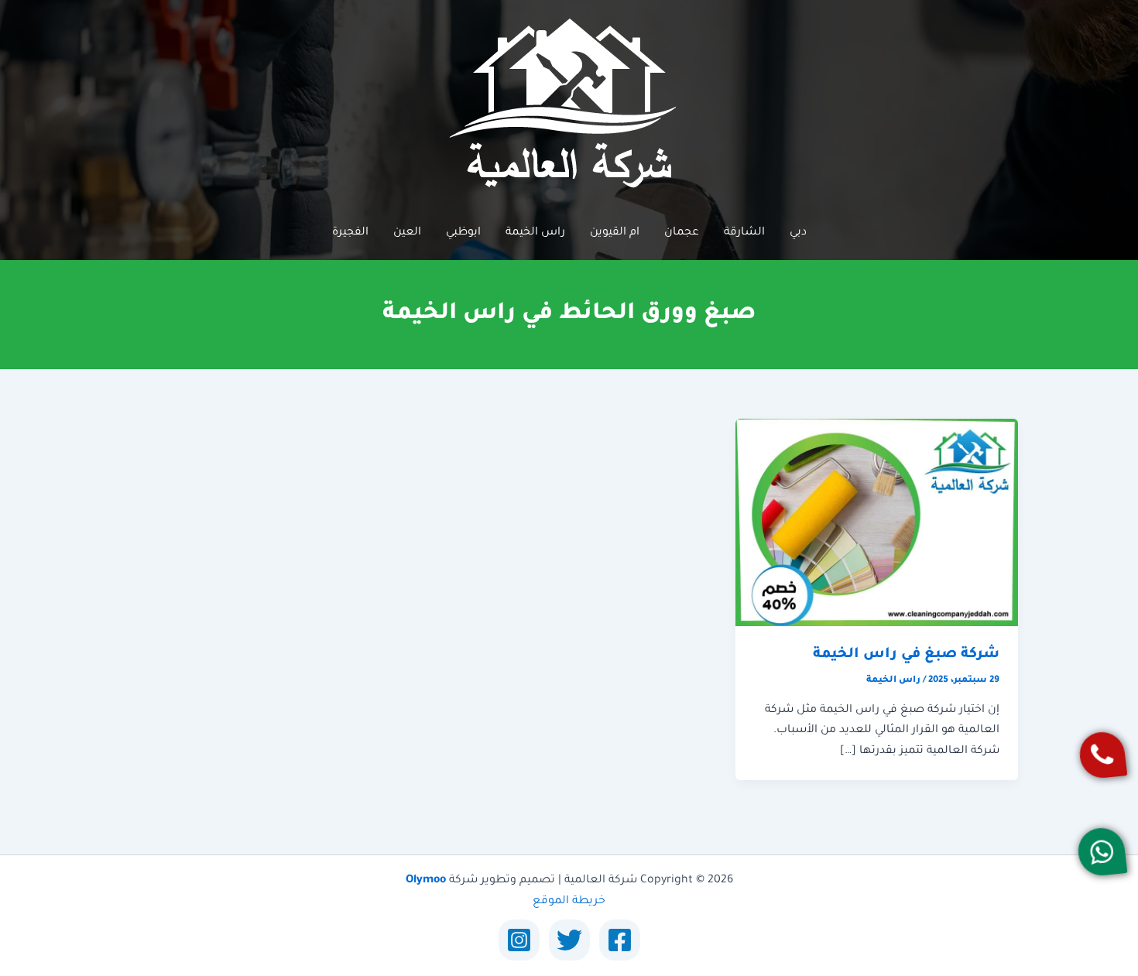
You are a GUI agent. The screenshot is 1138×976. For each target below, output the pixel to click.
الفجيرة (350, 233)
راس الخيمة (535, 233)
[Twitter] (569, 940)
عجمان (681, 233)
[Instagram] (519, 940)
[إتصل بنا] (1103, 754)
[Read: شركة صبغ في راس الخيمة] (876, 523)
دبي (798, 233)
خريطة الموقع (569, 902)
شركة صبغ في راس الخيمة (906, 655)
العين (407, 233)
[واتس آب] (1102, 851)
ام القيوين (614, 233)
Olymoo (426, 881)
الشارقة (744, 233)
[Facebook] (619, 940)
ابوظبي (463, 233)
